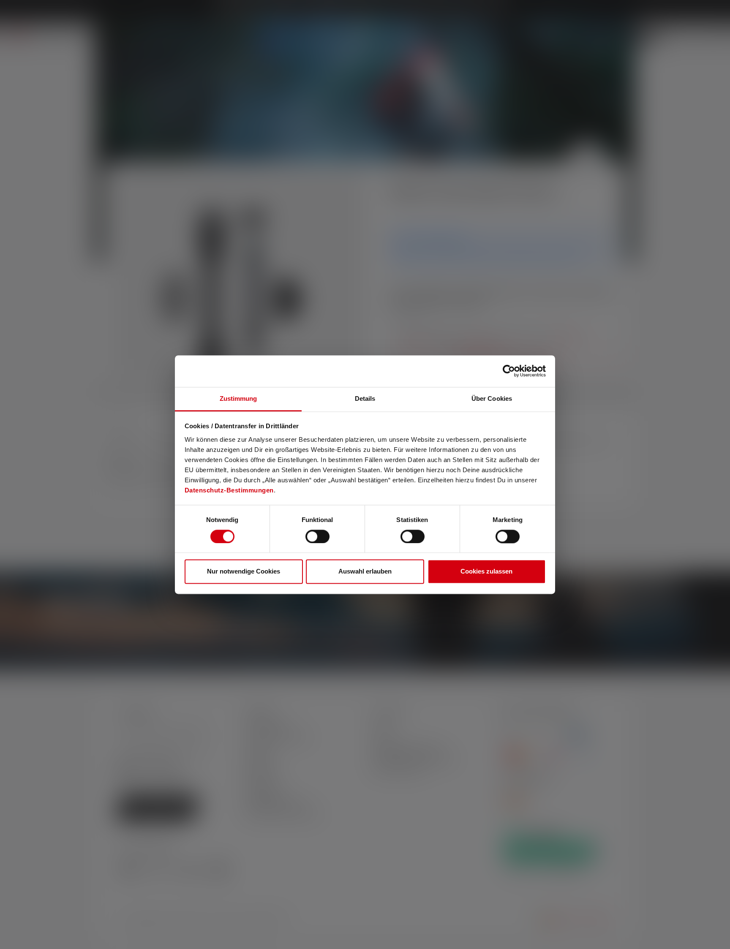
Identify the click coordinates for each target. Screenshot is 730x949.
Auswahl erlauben (365, 571)
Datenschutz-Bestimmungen (229, 490)
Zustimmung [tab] (238, 398)
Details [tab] (365, 398)
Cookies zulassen (486, 571)
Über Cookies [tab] (491, 398)
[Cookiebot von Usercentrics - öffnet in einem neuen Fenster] (509, 370)
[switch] (317, 536)
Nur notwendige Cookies (243, 571)
